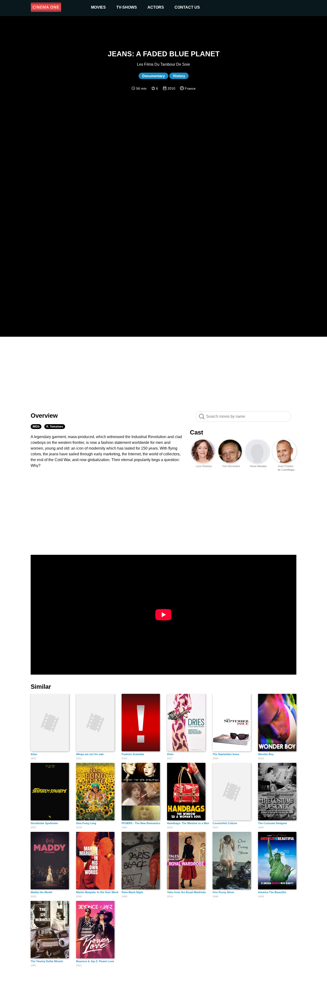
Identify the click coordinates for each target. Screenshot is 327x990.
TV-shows (126, 7)
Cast (196, 432)
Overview (44, 415)
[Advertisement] (163, 371)
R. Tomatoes (54, 426)
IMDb (36, 426)
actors (155, 7)
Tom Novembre (231, 466)
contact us (187, 7)
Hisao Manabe (258, 466)
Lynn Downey (204, 466)
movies (98, 7)
